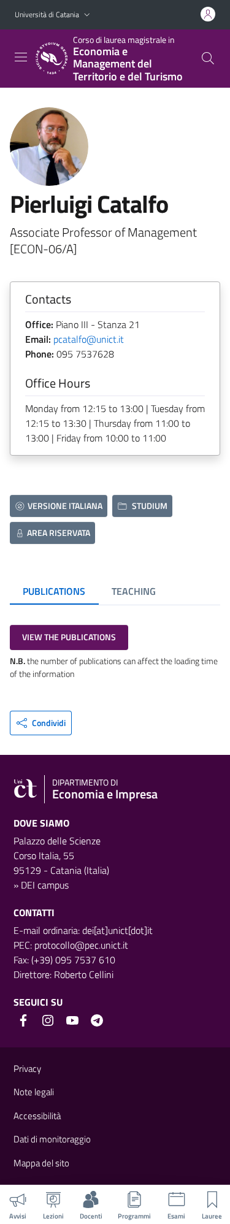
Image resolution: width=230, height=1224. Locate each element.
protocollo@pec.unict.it (81, 945)
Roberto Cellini (83, 974)
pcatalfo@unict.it (88, 339)
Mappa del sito (41, 1163)
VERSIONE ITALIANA (65, 505)
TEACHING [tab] (134, 591)
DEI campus (45, 885)
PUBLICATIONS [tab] (54, 591)
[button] (87, 15)
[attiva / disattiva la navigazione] (20, 57)
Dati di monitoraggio (52, 1139)
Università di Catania (47, 14)
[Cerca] (208, 58)
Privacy (27, 1068)
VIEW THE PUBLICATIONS (69, 636)
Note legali (33, 1092)
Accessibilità (37, 1116)
